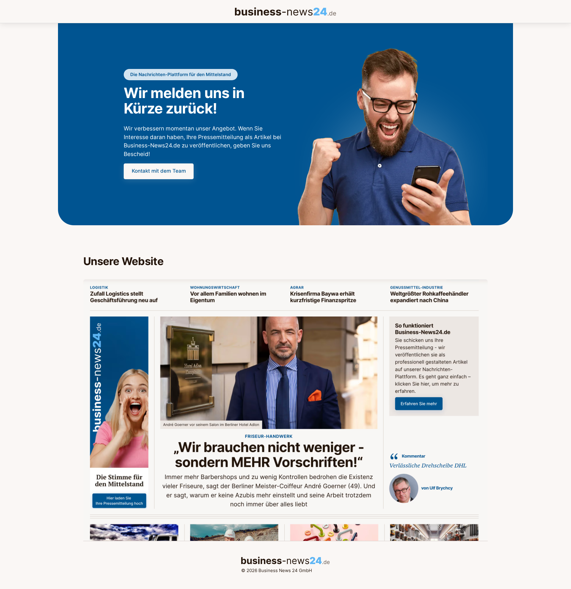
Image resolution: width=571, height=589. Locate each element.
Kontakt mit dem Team (159, 171)
